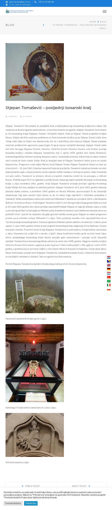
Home (92, 21)
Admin (29, 116)
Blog (103, 21)
